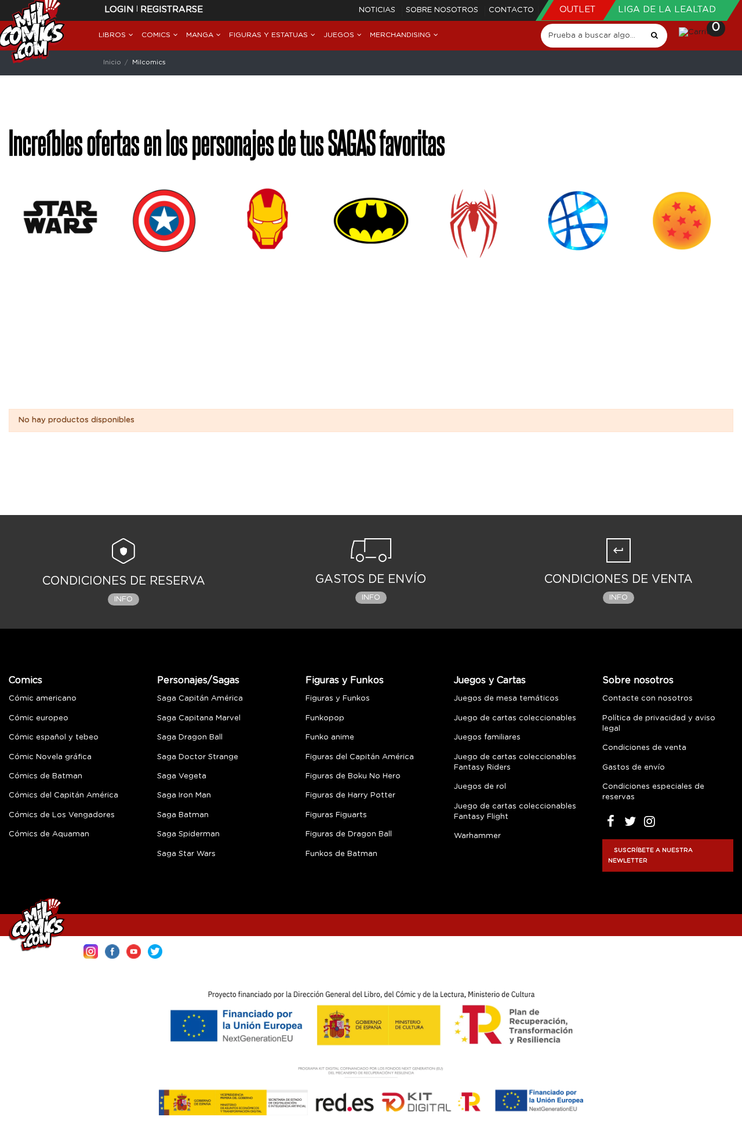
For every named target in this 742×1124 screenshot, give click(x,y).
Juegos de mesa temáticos (506, 698)
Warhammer (477, 836)
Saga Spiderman (188, 834)
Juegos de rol (480, 787)
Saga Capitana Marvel (199, 718)
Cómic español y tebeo (54, 737)
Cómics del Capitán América (63, 795)
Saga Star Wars (186, 854)
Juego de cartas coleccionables (515, 718)
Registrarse (171, 9)
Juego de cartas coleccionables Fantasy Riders (515, 762)
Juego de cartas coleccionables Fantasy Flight (515, 812)
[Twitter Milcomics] (155, 950)
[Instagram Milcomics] (90, 950)
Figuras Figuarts (336, 815)
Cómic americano (43, 698)
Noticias (378, 10)
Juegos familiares (487, 737)
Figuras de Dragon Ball (348, 834)
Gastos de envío (633, 767)
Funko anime (329, 737)
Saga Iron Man (184, 795)
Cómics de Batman (45, 776)
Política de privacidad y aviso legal (658, 724)
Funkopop (324, 718)
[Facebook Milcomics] (112, 950)
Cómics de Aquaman (49, 834)
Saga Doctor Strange (197, 757)
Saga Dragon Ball (190, 737)
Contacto (511, 10)
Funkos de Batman (341, 854)
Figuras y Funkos (344, 680)
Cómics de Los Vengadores (62, 815)
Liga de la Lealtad (667, 9)
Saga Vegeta (181, 776)
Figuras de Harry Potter (350, 795)
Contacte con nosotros (647, 698)
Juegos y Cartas (490, 680)
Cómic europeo (38, 718)
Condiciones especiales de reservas (653, 792)
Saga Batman (183, 815)
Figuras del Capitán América (359, 757)
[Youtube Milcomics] (133, 950)
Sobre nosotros (443, 10)
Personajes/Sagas (198, 680)
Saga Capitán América (200, 698)
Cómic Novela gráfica (50, 757)
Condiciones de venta (644, 748)
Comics (25, 680)
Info (123, 599)
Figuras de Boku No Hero (353, 776)
